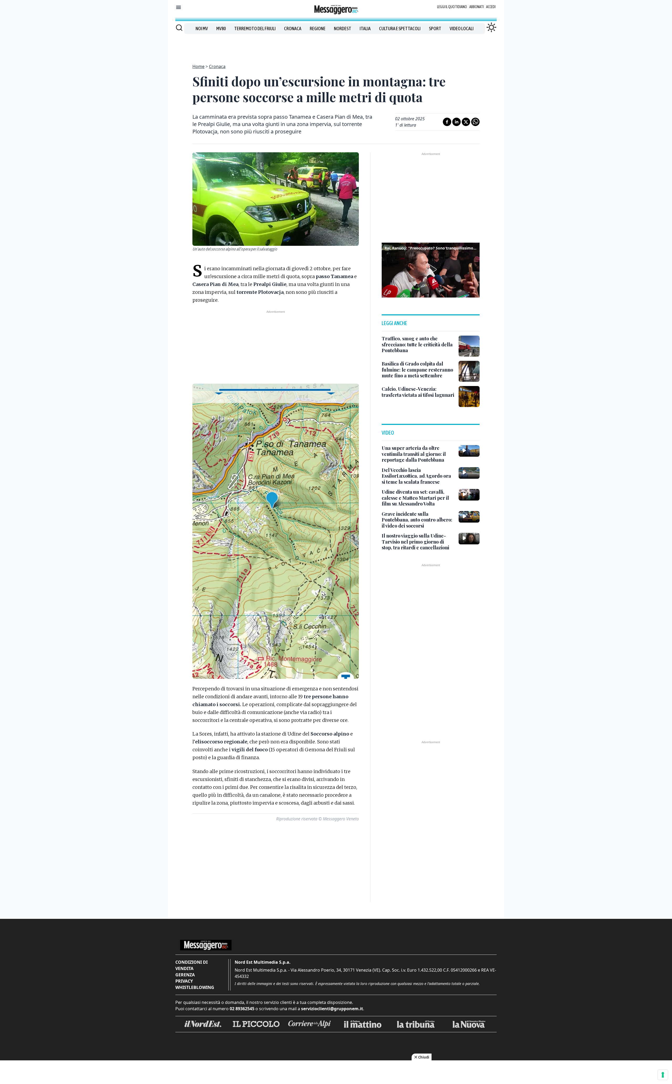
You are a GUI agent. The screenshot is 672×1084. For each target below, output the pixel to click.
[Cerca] (179, 28)
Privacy (184, 981)
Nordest (342, 28)
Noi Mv (202, 28)
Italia (365, 28)
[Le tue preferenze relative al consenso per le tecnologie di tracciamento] (663, 1075)
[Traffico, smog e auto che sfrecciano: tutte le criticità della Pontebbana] (469, 346)
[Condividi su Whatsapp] (475, 122)
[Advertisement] (336, 46)
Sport (435, 28)
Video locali (462, 28)
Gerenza (185, 975)
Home (198, 66)
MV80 (221, 28)
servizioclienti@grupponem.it (332, 1009)
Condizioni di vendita (191, 965)
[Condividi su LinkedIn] (456, 122)
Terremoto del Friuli (255, 28)
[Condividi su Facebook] (447, 122)
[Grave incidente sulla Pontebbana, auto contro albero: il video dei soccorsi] (469, 517)
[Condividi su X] (466, 122)
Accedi (491, 7)
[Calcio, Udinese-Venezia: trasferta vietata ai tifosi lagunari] (469, 396)
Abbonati (476, 7)
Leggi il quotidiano (452, 7)
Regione (318, 28)
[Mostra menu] (178, 7)
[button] (431, 269)
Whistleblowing (194, 987)
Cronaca (292, 28)
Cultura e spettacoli (400, 28)
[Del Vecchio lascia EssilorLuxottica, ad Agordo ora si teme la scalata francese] (469, 473)
